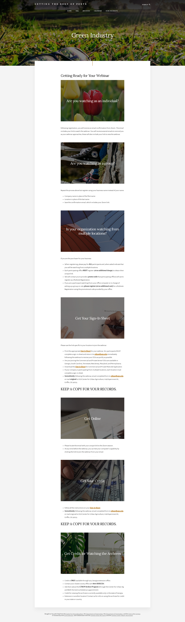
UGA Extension (68, 615)
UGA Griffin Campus (134, 614)
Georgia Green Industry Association (122, 615)
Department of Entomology (94, 614)
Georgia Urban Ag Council (98, 615)
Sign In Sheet (86, 351)
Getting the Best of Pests (61, 4)
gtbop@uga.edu (101, 354)
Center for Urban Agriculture (74, 614)
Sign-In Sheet (95, 508)
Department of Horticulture (114, 614)
